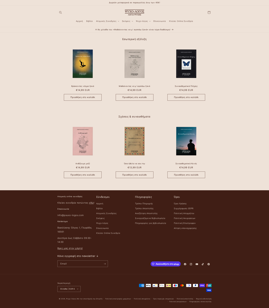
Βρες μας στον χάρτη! (70, 248)
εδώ (91, 202)
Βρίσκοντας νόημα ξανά (82, 86)
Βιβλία (99, 208)
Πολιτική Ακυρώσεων (184, 218)
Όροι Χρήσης (180, 203)
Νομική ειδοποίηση (204, 299)
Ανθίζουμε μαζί (83, 163)
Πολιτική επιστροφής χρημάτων (118, 299)
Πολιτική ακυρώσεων (178, 301)
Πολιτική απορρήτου (142, 299)
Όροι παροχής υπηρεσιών (163, 299)
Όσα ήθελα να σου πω (134, 163)
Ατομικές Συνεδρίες (106, 213)
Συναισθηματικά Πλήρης (186, 86)
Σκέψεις (100, 218)
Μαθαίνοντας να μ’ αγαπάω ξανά (134, 86)
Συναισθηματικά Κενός (186, 163)
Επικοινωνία (102, 228)
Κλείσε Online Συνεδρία (108, 233)
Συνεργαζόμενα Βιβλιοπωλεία (150, 218)
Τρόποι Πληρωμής (144, 203)
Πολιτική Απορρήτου (184, 213)
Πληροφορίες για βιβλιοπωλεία (150, 223)
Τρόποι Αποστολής (144, 208)
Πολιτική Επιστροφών (185, 223)
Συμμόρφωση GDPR (183, 208)
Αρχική (99, 203)
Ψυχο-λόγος (102, 223)
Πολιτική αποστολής (185, 299)
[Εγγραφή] (105, 264)
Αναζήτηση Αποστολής (146, 213)
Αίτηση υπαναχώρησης (185, 228)
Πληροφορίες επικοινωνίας (200, 301)
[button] (60, 12)
